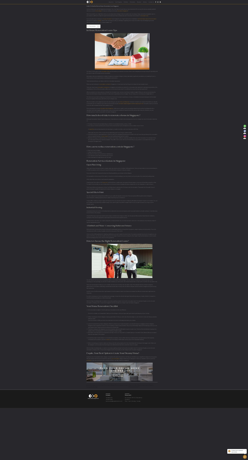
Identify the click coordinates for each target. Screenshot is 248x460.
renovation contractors (103, 87)
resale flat (91, 129)
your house (105, 136)
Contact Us (151, 2)
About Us (111, 2)
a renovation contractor (105, 84)
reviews (108, 339)
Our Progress (118, 2)
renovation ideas (122, 103)
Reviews (139, 2)
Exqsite (99, 20)
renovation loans (105, 71)
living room (105, 182)
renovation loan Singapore (106, 108)
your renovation (115, 358)
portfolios (89, 360)
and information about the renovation (147, 18)
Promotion (132, 2)
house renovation (107, 18)
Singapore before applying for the (135, 103)
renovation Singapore (122, 11)
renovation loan (144, 15)
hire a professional (124, 101)
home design (98, 11)
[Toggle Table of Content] (97, 26)
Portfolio (126, 2)
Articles (145, 2)
